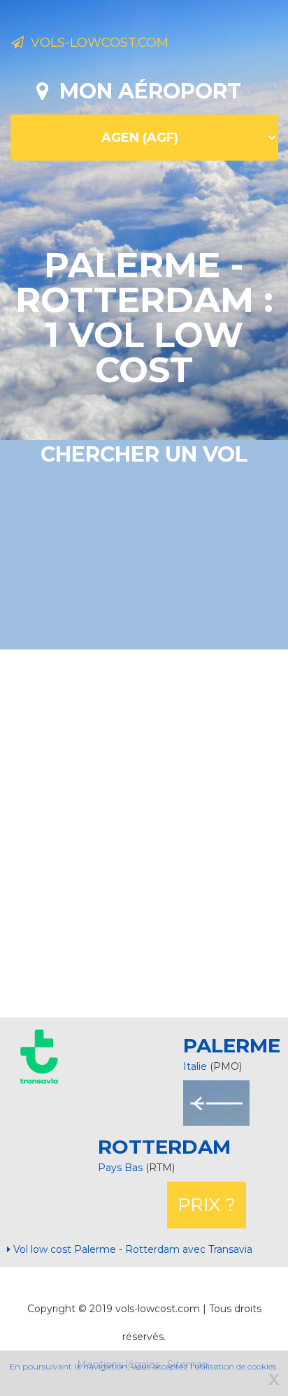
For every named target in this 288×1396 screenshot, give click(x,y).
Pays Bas (121, 1167)
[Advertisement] (144, 832)
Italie (195, 1066)
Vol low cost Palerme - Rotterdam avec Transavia (131, 1249)
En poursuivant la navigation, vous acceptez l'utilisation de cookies (142, 1366)
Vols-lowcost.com (96, 42)
